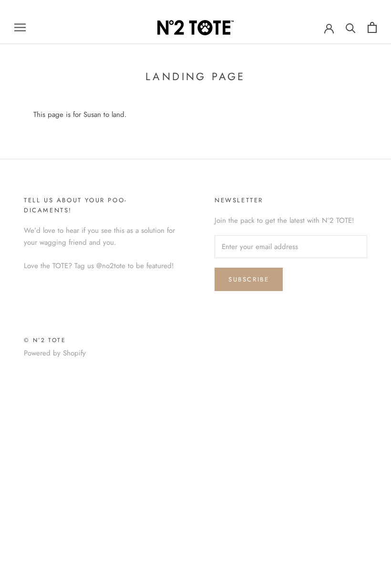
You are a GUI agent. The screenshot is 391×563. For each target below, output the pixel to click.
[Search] (351, 27)
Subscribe (248, 279)
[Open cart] (372, 27)
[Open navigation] (20, 27)
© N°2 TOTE (45, 340)
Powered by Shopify (55, 353)
